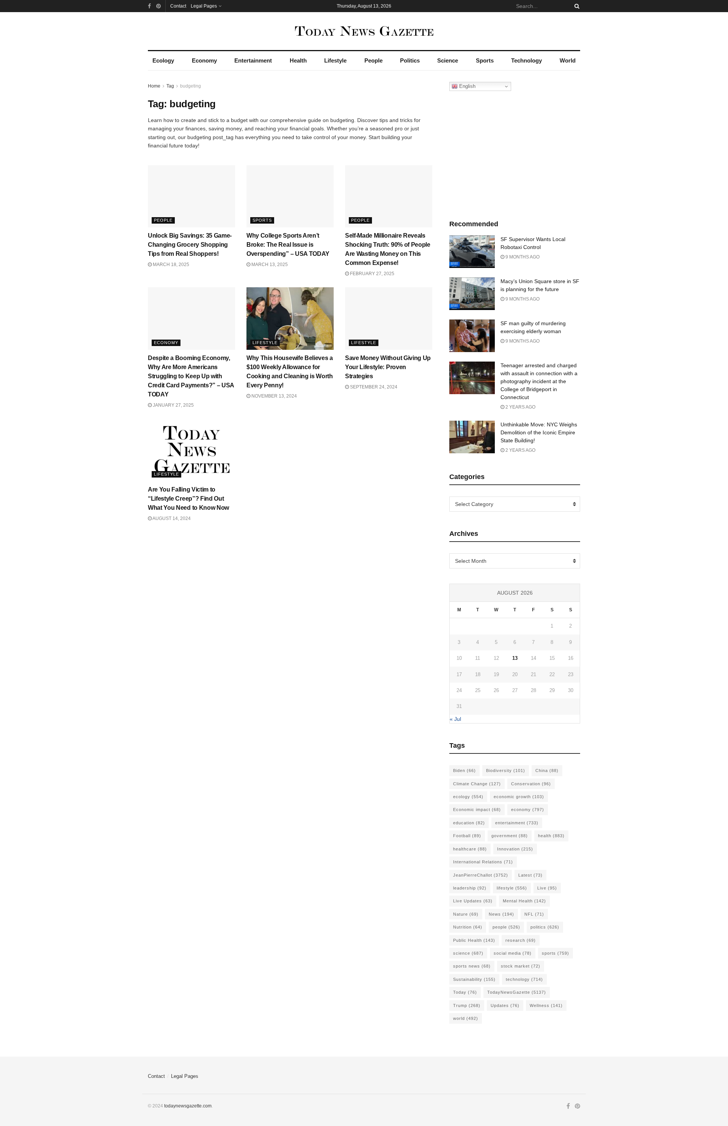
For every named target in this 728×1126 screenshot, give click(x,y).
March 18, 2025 (170, 264)
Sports (485, 60)
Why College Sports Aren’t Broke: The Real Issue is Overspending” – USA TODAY (287, 244)
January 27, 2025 (173, 405)
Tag (170, 86)
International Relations (483, 862)
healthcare (470, 849)
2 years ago (519, 407)
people (506, 927)
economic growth (519, 796)
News (501, 914)
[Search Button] (576, 6)
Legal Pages (204, 6)
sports (555, 953)
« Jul (455, 719)
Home (154, 86)
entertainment (516, 823)
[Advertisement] (515, 153)
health (551, 835)
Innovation (515, 849)
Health (298, 60)
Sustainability (474, 979)
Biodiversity (505, 770)
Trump (466, 1005)
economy (527, 809)
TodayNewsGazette (516, 992)
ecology (468, 796)
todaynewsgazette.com (188, 1106)
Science (447, 60)
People (373, 60)
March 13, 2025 (269, 264)
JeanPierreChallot (480, 875)
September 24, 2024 (373, 387)
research (520, 940)
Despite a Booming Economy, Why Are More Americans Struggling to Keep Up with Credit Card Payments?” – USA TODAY (191, 376)
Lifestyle (335, 60)
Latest (530, 875)
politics (544, 927)
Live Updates (473, 901)
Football (467, 835)
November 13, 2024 (273, 396)
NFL (534, 914)
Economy (204, 60)
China (547, 770)
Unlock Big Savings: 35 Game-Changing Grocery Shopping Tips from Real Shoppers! (190, 244)
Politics (410, 60)
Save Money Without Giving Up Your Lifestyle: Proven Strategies (388, 367)
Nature (466, 914)
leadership (469, 888)
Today (465, 992)
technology (524, 979)
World (568, 60)
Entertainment (253, 60)
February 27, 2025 (371, 273)
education (469, 823)
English (466, 86)
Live (547, 888)
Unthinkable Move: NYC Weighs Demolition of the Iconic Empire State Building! (538, 432)
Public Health (474, 940)
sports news (472, 966)
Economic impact (477, 809)
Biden (464, 770)
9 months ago (522, 257)
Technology (526, 60)
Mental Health (524, 901)
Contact (178, 6)
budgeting (190, 86)
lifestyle (512, 888)
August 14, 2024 (171, 518)
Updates (505, 1005)
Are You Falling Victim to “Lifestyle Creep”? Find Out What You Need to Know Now (188, 498)
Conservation (531, 783)
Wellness (546, 1005)
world (465, 1018)
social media (513, 953)
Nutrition (467, 927)
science (468, 953)
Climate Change (477, 783)
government (509, 835)
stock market (520, 966)
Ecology (163, 60)
